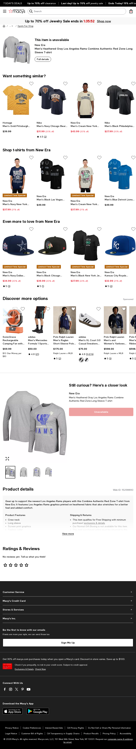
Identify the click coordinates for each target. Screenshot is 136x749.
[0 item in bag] (131, 11)
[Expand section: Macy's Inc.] (68, 618)
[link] (18, 127)
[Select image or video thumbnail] (10, 472)
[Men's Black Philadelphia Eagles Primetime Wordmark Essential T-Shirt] (120, 100)
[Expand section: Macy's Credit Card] (68, 601)
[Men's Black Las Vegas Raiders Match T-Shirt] (52, 174)
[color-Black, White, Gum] (87, 360)
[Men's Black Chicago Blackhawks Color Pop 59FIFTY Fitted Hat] (52, 245)
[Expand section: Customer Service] (68, 592)
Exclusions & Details (24, 669)
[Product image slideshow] (35, 423)
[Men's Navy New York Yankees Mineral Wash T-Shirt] (18, 174)
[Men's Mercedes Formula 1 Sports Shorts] (39, 320)
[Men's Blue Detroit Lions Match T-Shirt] (120, 174)
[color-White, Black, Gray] (81, 360)
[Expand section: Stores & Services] (68, 609)
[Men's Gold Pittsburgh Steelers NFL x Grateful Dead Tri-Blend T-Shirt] (18, 100)
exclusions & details (94, 523)
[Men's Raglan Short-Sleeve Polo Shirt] (64, 320)
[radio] (81, 359)
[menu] (5, 11)
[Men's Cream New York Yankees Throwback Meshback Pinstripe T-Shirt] (86, 100)
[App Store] (13, 711)
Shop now (104, 21)
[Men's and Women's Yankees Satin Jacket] (115, 320)
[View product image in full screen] (7, 459)
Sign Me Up (68, 642)
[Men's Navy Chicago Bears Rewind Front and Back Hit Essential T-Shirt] (52, 100)
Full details (43, 59)
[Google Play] (38, 711)
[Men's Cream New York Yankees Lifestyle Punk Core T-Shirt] (86, 174)
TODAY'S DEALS (12, 3)
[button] (11, 26)
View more (68, 533)
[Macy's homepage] (4, 26)
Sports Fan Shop (25, 26)
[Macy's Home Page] (17, 11)
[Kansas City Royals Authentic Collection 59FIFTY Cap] (120, 245)
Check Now (40, 669)
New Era (40, 44)
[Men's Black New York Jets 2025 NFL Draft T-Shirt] (86, 245)
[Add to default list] (31, 84)
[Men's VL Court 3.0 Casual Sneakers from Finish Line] (90, 320)
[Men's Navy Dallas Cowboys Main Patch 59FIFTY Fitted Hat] (18, 245)
